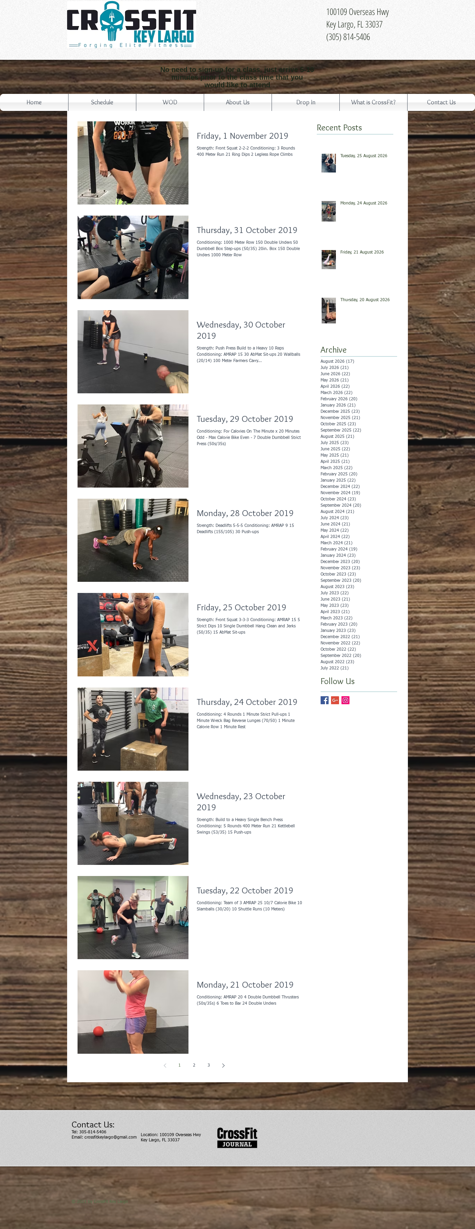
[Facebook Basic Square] (325, 700)
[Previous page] (165, 1065)
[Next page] (223, 1065)
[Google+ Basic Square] (335, 700)
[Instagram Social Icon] (345, 700)
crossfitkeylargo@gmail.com (110, 1137)
